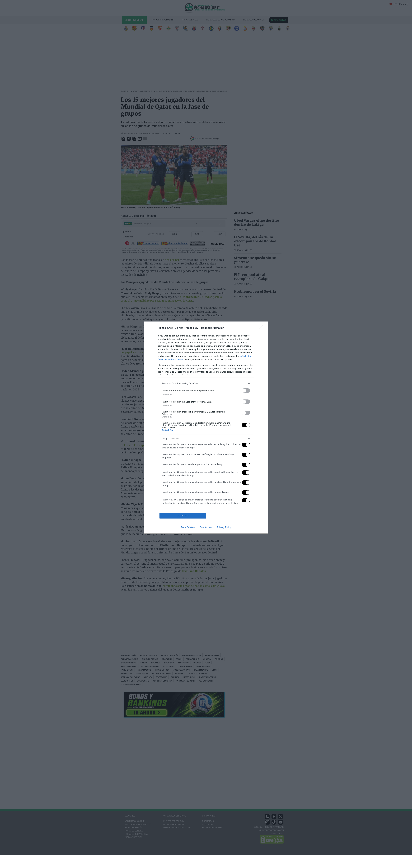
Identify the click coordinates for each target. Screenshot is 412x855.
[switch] (246, 390)
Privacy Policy (224, 527)
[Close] (262, 328)
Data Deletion (188, 527)
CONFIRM (183, 515)
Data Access (206, 527)
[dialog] (206, 427)
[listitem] (206, 383)
